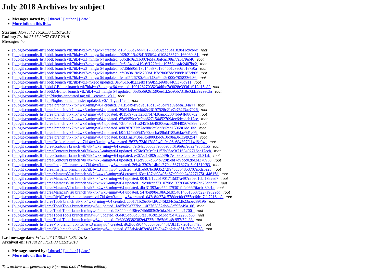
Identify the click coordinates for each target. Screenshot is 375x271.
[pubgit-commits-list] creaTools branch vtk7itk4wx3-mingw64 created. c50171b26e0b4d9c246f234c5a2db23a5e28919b (109, 201)
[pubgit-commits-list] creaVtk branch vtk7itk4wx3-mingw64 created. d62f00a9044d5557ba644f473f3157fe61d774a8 (107, 224)
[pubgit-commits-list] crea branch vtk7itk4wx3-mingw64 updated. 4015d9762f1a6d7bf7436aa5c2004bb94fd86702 (105, 114)
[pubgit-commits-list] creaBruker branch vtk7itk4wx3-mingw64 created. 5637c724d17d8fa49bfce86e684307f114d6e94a (109, 142)
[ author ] (70, 19)
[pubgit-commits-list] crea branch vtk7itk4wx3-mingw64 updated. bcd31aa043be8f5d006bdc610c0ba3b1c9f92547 (105, 137)
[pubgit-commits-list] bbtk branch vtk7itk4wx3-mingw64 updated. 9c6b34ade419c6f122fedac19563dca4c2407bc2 (105, 64)
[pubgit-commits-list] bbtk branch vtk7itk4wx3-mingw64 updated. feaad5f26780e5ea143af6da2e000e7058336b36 (104, 77)
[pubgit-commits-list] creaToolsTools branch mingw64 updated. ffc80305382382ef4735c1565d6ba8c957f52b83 (103, 220)
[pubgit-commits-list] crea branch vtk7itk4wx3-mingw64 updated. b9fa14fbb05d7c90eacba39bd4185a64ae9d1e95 (105, 132)
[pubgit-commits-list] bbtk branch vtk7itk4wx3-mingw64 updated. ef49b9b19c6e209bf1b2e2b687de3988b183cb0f (105, 73)
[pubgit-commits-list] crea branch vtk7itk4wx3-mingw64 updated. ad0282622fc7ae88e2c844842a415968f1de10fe (104, 128)
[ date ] (84, 19)
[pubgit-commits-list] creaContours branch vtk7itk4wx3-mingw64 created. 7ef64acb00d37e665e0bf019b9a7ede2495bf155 (111, 146)
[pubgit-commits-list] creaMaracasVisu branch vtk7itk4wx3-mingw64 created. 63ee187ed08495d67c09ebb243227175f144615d (115, 174)
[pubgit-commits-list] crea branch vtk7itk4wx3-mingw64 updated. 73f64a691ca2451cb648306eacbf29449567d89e (105, 123)
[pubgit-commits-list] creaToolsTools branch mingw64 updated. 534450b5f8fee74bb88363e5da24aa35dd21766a (103, 210)
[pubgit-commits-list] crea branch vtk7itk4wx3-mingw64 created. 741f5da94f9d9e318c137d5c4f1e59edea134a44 (104, 105)
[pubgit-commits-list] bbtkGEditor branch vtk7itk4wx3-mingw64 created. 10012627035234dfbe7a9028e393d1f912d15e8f (111, 87)
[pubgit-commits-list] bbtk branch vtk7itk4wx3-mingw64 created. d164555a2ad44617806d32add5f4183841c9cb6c (105, 50)
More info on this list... (31, 23)
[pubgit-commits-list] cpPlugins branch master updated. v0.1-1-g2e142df (71, 100)
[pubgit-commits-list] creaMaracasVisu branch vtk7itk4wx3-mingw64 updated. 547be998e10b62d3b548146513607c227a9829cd (116, 192)
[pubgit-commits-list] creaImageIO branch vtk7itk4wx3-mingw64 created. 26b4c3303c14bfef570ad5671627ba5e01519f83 (111, 164)
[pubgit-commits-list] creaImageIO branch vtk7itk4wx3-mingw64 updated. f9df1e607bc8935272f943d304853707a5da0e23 (112, 169)
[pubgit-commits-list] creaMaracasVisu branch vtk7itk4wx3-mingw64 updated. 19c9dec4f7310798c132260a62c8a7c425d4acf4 (115, 183)
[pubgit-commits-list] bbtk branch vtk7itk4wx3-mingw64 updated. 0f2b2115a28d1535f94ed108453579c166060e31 (105, 54)
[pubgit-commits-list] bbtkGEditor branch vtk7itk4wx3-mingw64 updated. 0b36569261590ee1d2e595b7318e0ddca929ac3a (112, 91)
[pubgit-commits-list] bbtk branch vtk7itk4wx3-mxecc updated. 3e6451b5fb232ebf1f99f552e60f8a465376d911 (102, 82)
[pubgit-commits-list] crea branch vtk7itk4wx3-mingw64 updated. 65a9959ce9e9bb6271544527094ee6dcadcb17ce (105, 119)
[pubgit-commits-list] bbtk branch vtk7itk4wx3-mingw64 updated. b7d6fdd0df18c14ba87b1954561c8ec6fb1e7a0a (105, 68)
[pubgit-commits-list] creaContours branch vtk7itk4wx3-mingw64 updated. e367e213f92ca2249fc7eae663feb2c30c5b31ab (111, 155)
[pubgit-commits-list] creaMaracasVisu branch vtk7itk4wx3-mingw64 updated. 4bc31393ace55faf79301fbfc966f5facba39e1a (113, 187)
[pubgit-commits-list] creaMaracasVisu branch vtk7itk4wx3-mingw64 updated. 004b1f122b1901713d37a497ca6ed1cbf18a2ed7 (115, 178)
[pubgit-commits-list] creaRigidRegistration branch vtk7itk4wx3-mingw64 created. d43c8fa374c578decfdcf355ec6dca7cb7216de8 (117, 197)
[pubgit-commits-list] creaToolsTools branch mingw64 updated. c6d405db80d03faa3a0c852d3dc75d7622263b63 (104, 215)
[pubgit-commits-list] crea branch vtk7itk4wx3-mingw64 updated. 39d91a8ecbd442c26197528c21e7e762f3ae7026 (105, 109)
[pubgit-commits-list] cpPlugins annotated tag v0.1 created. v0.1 (64, 96)
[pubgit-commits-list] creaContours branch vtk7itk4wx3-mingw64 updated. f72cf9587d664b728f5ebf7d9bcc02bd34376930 (112, 160)
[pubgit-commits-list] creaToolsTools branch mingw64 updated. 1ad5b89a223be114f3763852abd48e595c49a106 (103, 206)
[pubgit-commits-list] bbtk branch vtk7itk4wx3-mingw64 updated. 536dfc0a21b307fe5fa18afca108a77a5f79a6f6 (103, 59)
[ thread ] (55, 19)
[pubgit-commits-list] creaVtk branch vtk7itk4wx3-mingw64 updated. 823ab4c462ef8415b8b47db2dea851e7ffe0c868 (108, 229)
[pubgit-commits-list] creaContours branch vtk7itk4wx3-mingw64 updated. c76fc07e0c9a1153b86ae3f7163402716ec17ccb (112, 151)
